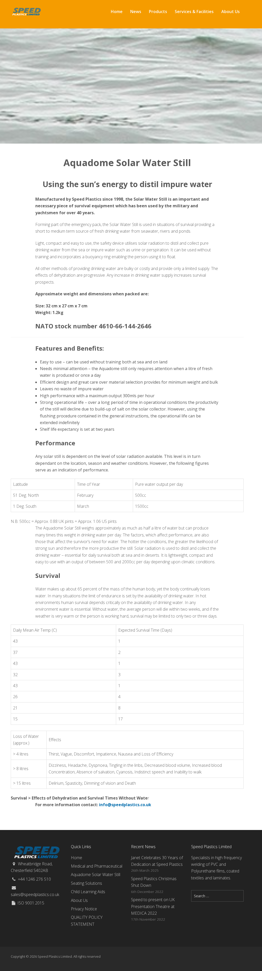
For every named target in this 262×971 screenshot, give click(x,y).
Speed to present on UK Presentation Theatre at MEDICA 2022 (153, 906)
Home (76, 857)
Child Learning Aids (88, 891)
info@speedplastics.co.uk (125, 804)
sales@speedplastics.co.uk (35, 894)
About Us (79, 900)
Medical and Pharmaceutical (96, 866)
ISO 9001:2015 (30, 903)
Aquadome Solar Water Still (95, 874)
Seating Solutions (86, 883)
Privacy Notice (84, 909)
